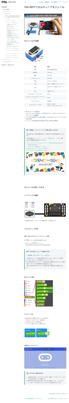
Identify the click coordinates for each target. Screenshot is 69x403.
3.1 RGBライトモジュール (11, 24)
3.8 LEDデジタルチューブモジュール (13, 37)
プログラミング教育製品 (44, 2)
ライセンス (65, 2)
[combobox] (31, 2)
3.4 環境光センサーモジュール (12, 30)
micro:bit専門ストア (56, 2)
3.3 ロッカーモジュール (10, 28)
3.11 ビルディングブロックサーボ (12, 46)
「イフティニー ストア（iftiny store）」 (46, 138)
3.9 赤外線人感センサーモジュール (12, 42)
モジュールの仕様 (11, 39)
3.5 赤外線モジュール (10, 32)
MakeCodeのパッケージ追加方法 (41, 255)
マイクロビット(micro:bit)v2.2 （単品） (38, 150)
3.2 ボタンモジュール (10, 26)
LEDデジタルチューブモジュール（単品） (38, 148)
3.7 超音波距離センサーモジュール (12, 35)
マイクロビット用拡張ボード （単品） (37, 146)
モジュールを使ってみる (12, 41)
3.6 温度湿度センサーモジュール (12, 33)
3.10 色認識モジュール (10, 44)
